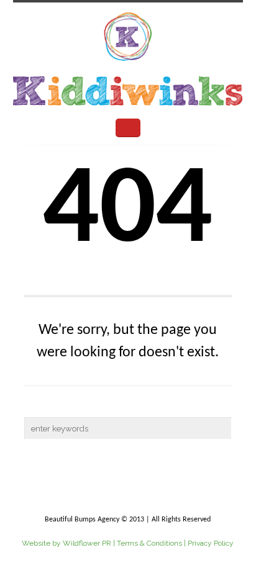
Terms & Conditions (149, 543)
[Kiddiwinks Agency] (128, 57)
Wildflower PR (87, 543)
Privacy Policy (211, 543)
